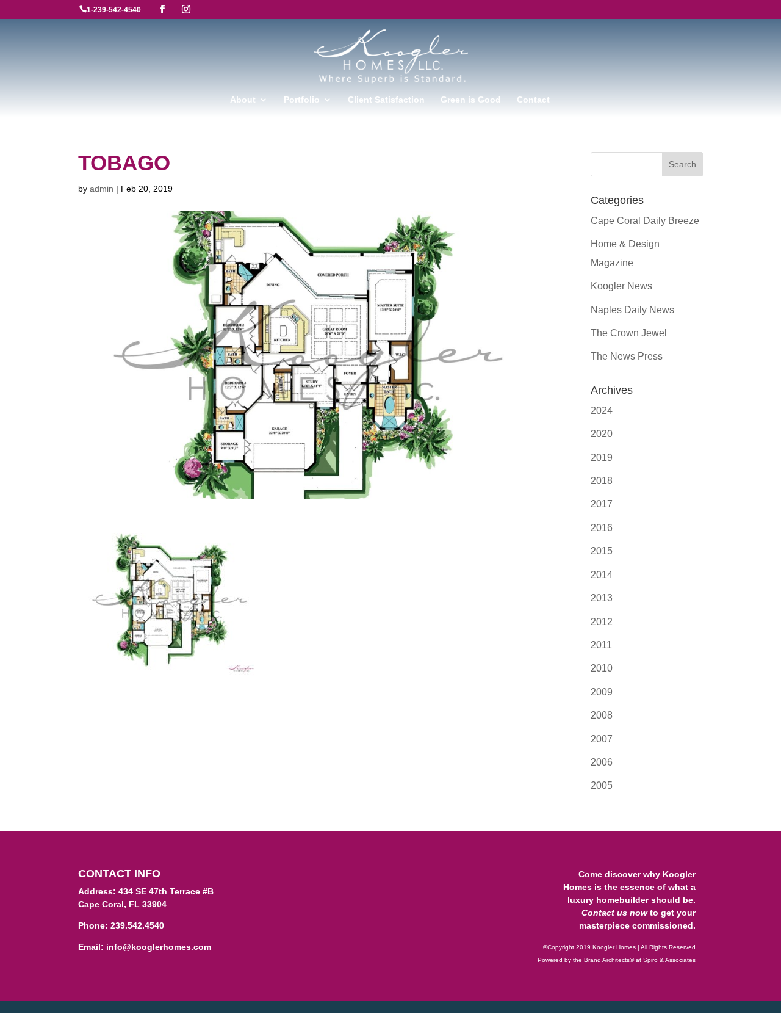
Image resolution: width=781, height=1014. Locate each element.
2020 (602, 434)
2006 (602, 762)
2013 (602, 598)
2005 (602, 785)
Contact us (604, 913)
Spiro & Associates (669, 960)
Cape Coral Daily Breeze (645, 220)
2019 (602, 457)
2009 (602, 692)
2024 (602, 410)
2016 (602, 528)
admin (101, 189)
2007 (602, 739)
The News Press (627, 356)
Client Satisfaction (386, 99)
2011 (601, 645)
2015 (602, 551)
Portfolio (302, 99)
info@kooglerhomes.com (158, 947)
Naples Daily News (632, 310)
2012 (602, 622)
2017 (602, 504)
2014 (602, 575)
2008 (602, 715)
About (243, 99)
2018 (602, 481)
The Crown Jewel (629, 333)
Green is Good (471, 99)
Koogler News (621, 286)
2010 (602, 668)
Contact (533, 99)
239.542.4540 (137, 925)
